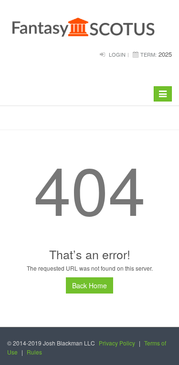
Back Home (89, 285)
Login (117, 54)
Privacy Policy (117, 343)
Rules (34, 352)
